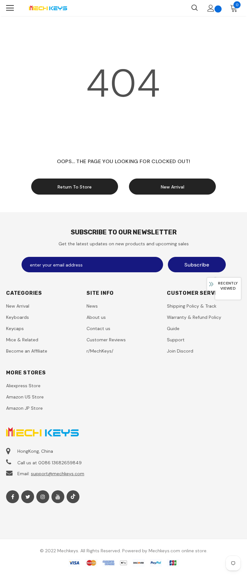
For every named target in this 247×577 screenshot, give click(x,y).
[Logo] (48, 8)
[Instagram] (42, 496)
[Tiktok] (73, 496)
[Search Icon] (194, 8)
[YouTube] (57, 496)
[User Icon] (210, 8)
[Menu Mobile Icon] (10, 8)
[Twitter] (27, 496)
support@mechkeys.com (57, 473)
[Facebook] (12, 496)
